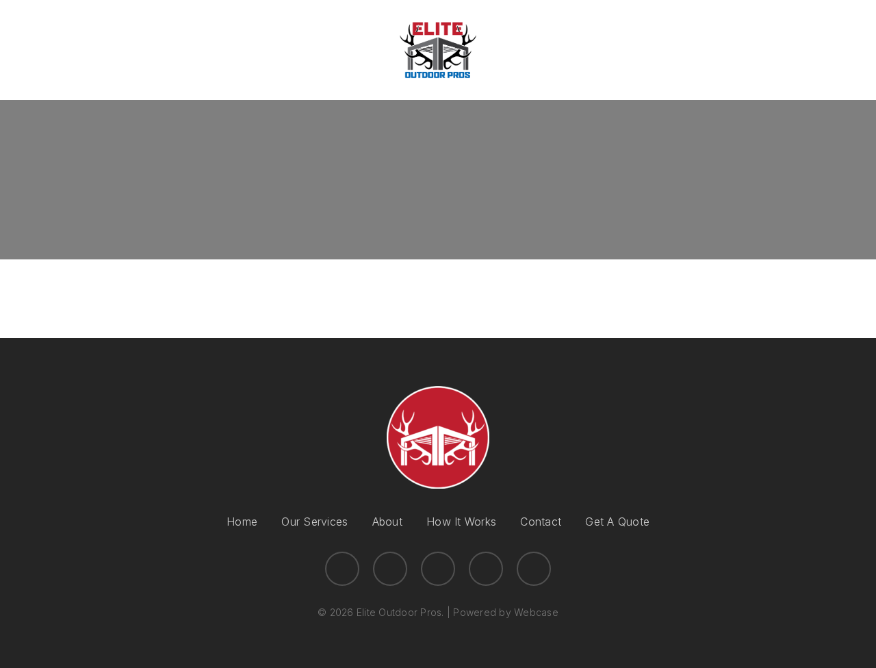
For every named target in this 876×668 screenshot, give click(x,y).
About (387, 521)
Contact (540, 521)
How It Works (461, 521)
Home (242, 521)
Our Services (314, 521)
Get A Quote (617, 521)
